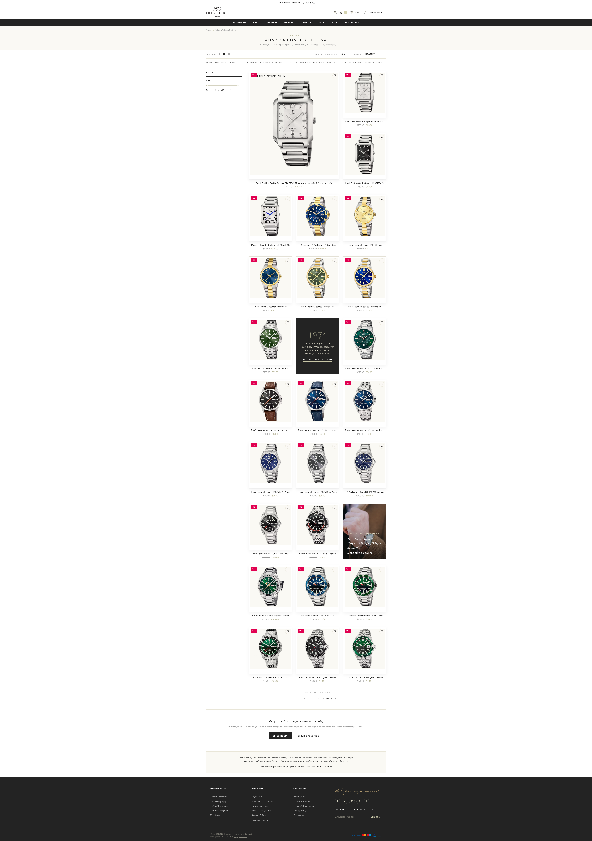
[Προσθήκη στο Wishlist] (334, 75)
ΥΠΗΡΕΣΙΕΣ (306, 22)
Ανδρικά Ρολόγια (259, 815)
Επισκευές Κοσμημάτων (304, 806)
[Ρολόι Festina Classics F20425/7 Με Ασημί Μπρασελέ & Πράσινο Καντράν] (365, 340)
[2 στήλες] (220, 54)
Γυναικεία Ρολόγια (260, 820)
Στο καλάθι (294, 177)
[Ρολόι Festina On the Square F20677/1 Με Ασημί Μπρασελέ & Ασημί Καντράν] (270, 216)
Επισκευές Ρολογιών (302, 801)
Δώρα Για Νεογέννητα (261, 810)
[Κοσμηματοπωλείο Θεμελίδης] (217, 12)
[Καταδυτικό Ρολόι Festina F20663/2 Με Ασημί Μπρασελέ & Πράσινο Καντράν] (365, 587)
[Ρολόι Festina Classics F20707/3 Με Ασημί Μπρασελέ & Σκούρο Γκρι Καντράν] (317, 463)
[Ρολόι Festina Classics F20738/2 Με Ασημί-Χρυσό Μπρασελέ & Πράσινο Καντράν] (317, 278)
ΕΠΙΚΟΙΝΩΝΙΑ (352, 22)
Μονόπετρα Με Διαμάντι (262, 801)
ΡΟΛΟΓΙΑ (289, 22)
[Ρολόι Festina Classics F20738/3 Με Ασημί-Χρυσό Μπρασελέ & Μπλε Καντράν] (365, 278)
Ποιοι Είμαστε (299, 796)
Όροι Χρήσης (216, 815)
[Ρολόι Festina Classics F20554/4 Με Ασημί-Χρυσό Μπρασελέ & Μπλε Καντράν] (270, 278)
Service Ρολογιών (301, 810)
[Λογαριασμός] (365, 12)
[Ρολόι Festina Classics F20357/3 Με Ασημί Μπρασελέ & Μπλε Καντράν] (365, 401)
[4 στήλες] (230, 54)
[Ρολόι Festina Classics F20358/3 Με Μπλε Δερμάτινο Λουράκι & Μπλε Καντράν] (317, 401)
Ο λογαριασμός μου (378, 12)
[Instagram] (352, 801)
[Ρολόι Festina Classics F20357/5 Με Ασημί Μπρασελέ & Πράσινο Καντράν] (270, 340)
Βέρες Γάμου (257, 796)
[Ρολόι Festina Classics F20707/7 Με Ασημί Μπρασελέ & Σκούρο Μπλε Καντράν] (270, 463)
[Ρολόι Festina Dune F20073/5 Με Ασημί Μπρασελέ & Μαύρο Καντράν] (270, 525)
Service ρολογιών (308, 736)
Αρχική (209, 30)
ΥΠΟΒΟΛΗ (376, 817)
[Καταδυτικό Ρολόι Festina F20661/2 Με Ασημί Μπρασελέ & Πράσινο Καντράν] (270, 649)
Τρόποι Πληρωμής (218, 801)
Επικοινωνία (280, 736)
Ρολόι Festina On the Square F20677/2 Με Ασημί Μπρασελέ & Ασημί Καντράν (294, 183)
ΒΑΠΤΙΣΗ (272, 22)
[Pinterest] (359, 801)
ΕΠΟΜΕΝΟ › (329, 698)
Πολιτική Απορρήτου (219, 810)
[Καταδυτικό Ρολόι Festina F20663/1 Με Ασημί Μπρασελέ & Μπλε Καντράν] (317, 587)
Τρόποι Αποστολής (218, 796)
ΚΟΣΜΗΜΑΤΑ (240, 22)
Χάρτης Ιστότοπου (240, 837)
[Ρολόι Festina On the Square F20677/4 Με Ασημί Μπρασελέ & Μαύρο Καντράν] (365, 154)
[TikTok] (366, 801)
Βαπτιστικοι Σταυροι (260, 806)
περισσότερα (324, 767)
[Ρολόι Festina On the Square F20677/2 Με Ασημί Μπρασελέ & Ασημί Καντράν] (294, 124)
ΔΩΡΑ (322, 22)
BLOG (335, 22)
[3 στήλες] (224, 54)
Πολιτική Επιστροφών (220, 806)
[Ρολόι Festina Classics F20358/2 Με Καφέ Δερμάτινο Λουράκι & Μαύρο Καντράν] (270, 401)
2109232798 (310, 3)
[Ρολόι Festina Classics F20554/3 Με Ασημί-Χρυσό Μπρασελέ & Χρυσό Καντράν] (365, 216)
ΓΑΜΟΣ (257, 22)
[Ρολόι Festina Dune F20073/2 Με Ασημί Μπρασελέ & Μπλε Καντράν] (365, 463)
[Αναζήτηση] (335, 12)
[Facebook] (337, 801)
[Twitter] (344, 801)
